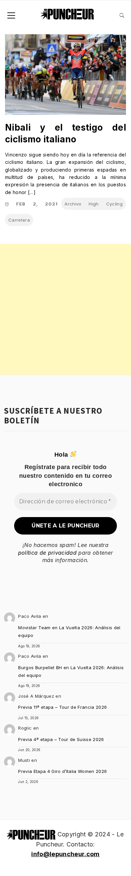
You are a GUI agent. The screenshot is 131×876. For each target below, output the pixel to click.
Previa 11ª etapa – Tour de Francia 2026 (62, 707)
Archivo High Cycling (93, 203)
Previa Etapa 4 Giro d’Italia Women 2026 (62, 771)
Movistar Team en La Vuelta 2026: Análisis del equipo (69, 631)
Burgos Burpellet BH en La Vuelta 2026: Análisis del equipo (71, 671)
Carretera (19, 220)
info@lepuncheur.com (65, 854)
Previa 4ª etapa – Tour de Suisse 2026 (61, 739)
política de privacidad (47, 552)
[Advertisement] (65, 309)
